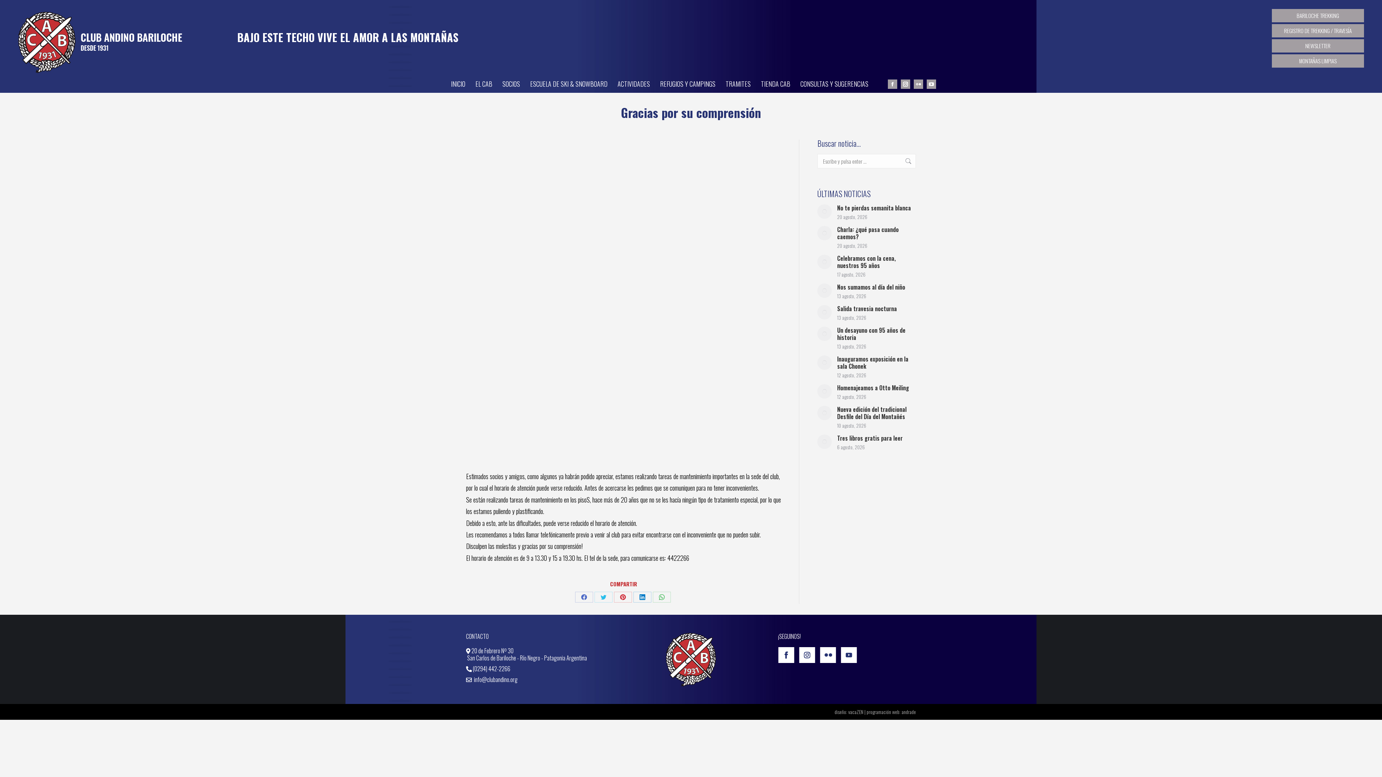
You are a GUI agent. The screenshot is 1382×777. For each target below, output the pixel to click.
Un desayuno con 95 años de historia (871, 334)
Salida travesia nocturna (867, 308)
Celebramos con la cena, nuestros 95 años (866, 262)
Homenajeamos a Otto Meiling (873, 387)
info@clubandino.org (495, 679)
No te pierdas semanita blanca (874, 208)
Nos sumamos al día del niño (871, 287)
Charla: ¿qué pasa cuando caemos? (868, 233)
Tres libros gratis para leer (870, 438)
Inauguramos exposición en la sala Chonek (872, 362)
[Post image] (824, 211)
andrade (909, 711)
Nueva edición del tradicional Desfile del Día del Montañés (872, 413)
